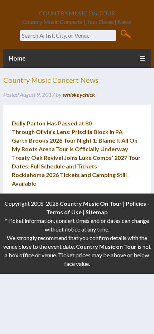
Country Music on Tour (106, 246)
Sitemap (97, 212)
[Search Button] (125, 33)
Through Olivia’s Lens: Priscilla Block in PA (67, 131)
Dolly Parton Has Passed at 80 (52, 123)
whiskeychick (79, 94)
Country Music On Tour (91, 203)
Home (17, 58)
